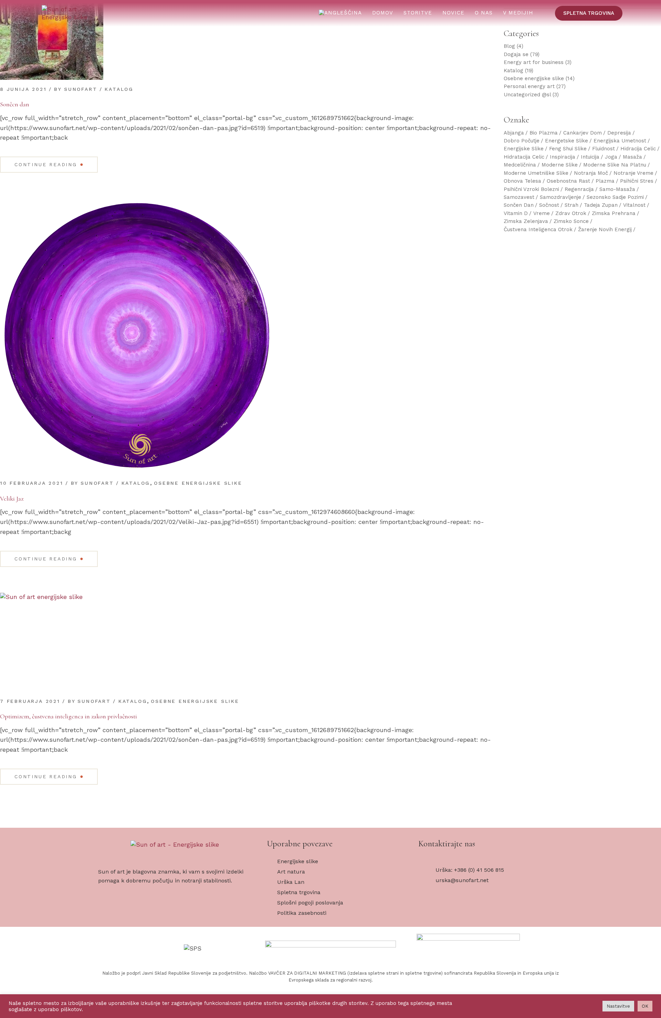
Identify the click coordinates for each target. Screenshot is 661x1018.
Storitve (417, 13)
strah (571, 205)
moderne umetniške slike (536, 173)
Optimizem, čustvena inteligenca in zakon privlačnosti (68, 716)
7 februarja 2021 (30, 701)
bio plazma (543, 133)
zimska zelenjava (526, 221)
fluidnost (603, 149)
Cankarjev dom (582, 133)
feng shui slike (568, 149)
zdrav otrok (570, 213)
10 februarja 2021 (31, 483)
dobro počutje (521, 141)
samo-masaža (617, 189)
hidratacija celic (524, 157)
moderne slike (560, 165)
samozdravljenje (560, 197)
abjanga (514, 133)
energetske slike (566, 141)
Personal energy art (529, 86)
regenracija (579, 189)
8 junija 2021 (23, 89)
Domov (382, 13)
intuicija (590, 157)
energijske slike (524, 149)
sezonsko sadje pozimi (615, 197)
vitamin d (516, 213)
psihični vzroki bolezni (531, 189)
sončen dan (519, 205)
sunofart (80, 89)
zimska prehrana (614, 213)
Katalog (119, 89)
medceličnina (520, 165)
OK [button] (645, 1006)
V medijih (518, 13)
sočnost (549, 205)
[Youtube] (451, 911)
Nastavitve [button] (618, 1006)
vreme (541, 213)
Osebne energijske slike (198, 483)
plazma (605, 181)
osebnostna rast (568, 181)
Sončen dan (14, 104)
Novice (453, 13)
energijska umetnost (620, 141)
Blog (509, 46)
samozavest (519, 197)
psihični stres (636, 181)
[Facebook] (428, 911)
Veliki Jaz (11, 498)
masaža (632, 157)
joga (611, 157)
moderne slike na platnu (614, 165)
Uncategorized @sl (527, 95)
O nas (484, 13)
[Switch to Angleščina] (340, 13)
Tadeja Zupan (601, 205)
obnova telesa (522, 181)
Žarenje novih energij (605, 229)
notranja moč (591, 173)
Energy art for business (534, 62)
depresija (619, 133)
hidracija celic (638, 149)
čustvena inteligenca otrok (538, 229)
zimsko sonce (571, 221)
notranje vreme (633, 173)
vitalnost (634, 205)
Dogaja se (516, 54)
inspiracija (562, 157)
